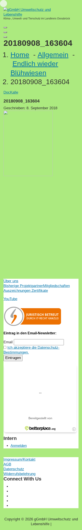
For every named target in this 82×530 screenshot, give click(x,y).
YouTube (10, 299)
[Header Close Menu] (5, 32)
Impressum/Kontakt (19, 459)
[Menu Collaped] (5, 27)
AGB (7, 464)
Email (8, 342)
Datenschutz (13, 469)
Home (19, 55)
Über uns (10, 281)
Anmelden (18, 446)
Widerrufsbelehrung (19, 474)
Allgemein (53, 55)
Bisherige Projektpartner (23, 286)
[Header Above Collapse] (5, 37)
